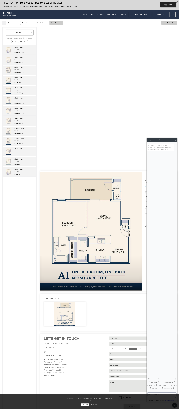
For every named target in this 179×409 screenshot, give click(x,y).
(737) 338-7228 (49, 347)
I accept (85, 404)
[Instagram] (44, 351)
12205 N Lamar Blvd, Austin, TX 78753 (57, 343)
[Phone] (173, 14)
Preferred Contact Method (119, 349)
